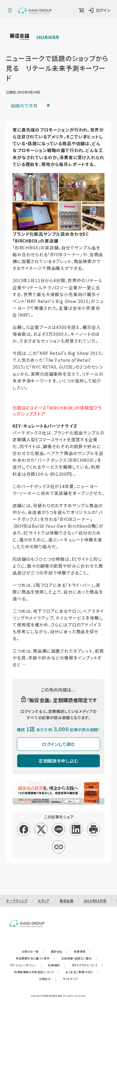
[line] (59, 829)
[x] (41, 829)
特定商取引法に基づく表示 (35, 958)
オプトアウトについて (87, 965)
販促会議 (66, 900)
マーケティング (17, 900)
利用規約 (56, 965)
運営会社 (59, 951)
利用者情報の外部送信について (36, 972)
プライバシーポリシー (26, 965)
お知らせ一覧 (33, 951)
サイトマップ (70, 979)
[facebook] (24, 829)
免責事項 (82, 951)
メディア (44, 900)
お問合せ (47, 979)
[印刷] (93, 829)
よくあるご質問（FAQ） (82, 972)
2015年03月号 (47, 37)
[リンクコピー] (59, 847)
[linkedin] (76, 829)
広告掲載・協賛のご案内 (79, 958)
